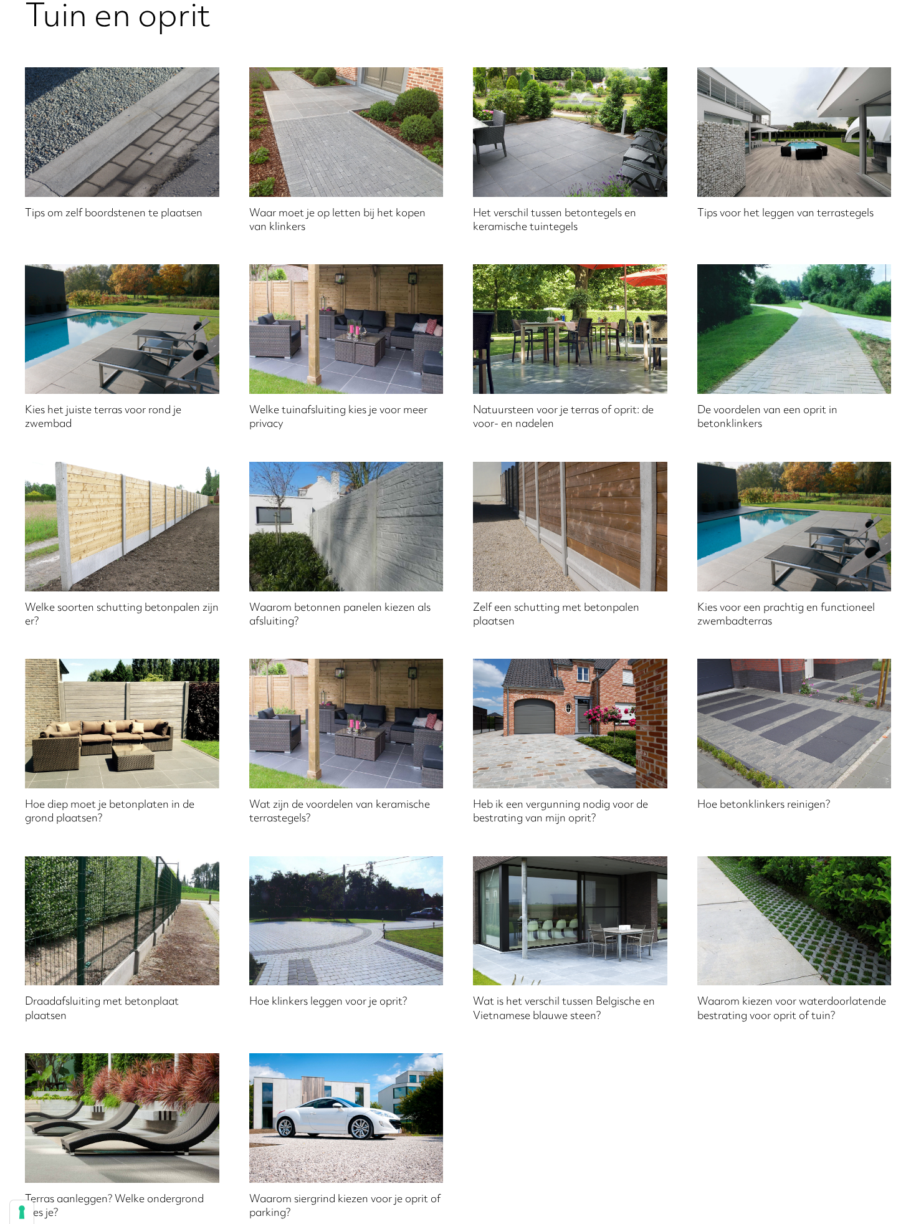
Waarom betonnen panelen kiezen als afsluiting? (340, 615)
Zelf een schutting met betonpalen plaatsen (556, 615)
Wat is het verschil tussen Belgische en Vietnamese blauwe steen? (564, 1009)
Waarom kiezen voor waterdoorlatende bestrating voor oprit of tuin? (791, 1009)
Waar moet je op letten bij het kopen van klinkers (337, 220)
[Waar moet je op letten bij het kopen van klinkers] (346, 132)
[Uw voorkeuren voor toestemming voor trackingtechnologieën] (22, 1212)
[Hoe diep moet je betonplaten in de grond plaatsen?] (122, 723)
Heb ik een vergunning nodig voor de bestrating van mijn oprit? (560, 812)
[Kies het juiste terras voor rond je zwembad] (122, 329)
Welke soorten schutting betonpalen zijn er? (122, 615)
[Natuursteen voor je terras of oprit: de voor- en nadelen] (570, 329)
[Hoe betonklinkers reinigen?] (794, 723)
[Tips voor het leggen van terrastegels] (794, 132)
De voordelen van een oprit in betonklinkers (767, 417)
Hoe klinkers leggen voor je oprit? (328, 1002)
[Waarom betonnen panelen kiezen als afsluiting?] (346, 526)
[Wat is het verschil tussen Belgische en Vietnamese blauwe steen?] (570, 921)
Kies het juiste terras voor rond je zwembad (103, 417)
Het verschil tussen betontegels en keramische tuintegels (554, 220)
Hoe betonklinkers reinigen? (763, 805)
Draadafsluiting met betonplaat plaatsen (102, 1009)
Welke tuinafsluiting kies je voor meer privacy (338, 417)
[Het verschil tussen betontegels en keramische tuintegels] (570, 132)
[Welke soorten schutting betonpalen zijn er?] (122, 526)
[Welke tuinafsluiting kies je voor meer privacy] (346, 329)
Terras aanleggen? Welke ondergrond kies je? (114, 1206)
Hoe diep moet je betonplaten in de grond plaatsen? (109, 812)
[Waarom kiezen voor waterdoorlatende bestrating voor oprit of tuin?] (794, 921)
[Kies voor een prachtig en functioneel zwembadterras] (794, 526)
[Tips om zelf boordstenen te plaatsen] (122, 132)
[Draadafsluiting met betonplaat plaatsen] (122, 921)
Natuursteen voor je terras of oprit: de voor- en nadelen (563, 417)
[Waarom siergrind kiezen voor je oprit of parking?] (346, 1118)
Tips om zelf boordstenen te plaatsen (114, 213)
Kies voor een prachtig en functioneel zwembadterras (786, 615)
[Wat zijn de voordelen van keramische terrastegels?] (346, 723)
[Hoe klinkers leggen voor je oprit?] (346, 921)
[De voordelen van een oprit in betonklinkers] (794, 329)
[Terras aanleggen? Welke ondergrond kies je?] (122, 1118)
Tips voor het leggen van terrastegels (785, 213)
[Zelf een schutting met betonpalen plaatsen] (570, 526)
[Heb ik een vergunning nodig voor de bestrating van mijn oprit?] (570, 723)
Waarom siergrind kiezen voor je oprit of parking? (345, 1206)
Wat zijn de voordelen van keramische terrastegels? (339, 812)
